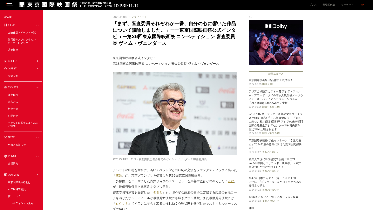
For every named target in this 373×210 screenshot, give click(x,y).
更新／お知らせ (17, 144)
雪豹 (119, 175)
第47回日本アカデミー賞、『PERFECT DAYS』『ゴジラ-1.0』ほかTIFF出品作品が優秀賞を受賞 (275, 181)
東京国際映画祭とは (19, 182)
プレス (313, 4)
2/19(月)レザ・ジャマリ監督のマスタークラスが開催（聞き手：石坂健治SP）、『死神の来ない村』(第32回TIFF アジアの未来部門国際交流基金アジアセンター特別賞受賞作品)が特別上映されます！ (276, 121)
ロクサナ (122, 203)
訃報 (251, 208)
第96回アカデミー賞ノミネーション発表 (273, 197)
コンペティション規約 (20, 203)
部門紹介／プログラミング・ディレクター (22, 41)
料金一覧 (13, 108)
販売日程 (13, 94)
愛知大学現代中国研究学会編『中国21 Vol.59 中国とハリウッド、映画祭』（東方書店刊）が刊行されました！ (275, 163)
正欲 (231, 181)
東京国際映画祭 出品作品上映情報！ (271, 80)
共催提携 (13, 49)
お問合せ (13, 115)
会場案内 (13, 163)
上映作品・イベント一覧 (22, 32)
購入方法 (13, 101)
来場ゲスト (14, 76)
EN (362, 5)
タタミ (157, 192)
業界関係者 (328, 4)
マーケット (347, 4)
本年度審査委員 (17, 189)
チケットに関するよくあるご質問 (23, 124)
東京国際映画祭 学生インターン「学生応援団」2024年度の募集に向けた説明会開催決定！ (275, 144)
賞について (14, 196)
